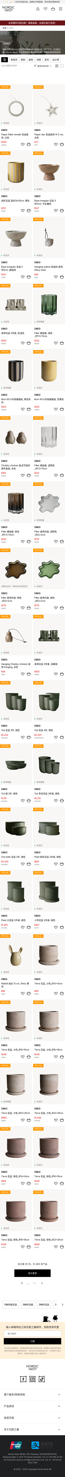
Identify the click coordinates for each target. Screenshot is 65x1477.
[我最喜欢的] (45, 9)
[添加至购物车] (29, 144)
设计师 (55, 59)
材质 (39, 59)
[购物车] (53, 9)
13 (34, 1283)
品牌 (4, 28)
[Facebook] (23, 1378)
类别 (23, 59)
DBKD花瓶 (28, 1304)
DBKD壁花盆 (10, 1304)
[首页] (9, 8)
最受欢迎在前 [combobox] (43, 66)
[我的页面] (38, 9)
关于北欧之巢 (11, 1429)
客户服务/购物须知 (14, 1394)
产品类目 (9, 1406)
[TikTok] (41, 1378)
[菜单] (60, 9)
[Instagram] (32, 1378)
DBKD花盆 (44, 1304)
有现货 (14, 59)
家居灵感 (9, 1417)
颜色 (31, 59)
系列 (46, 59)
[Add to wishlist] (22, 144)
